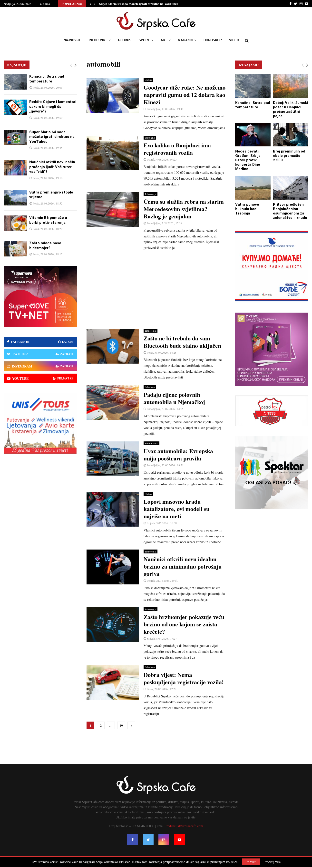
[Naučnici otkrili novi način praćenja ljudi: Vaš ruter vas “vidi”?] (15, 167)
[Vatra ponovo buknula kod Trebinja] (253, 188)
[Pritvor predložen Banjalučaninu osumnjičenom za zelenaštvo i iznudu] (290, 188)
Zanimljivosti (151, 443)
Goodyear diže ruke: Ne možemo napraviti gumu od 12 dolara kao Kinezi (184, 94)
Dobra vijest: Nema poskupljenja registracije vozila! (184, 678)
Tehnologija (150, 194)
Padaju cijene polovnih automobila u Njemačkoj (174, 398)
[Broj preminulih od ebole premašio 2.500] (290, 135)
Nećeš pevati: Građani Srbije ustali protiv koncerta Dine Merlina (248, 160)
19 (121, 725)
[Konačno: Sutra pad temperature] (15, 82)
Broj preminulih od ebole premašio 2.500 (289, 155)
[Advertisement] (156, 289)
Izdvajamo (150, 137)
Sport (144, 40)
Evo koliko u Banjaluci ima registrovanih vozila (177, 149)
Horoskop (213, 40)
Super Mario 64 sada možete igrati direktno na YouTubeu (138, 3)
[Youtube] (179, 839)
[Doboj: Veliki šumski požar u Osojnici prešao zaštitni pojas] (290, 86)
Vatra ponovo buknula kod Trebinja (247, 208)
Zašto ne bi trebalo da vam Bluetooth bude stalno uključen (182, 342)
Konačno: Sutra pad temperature (46, 78)
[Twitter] (148, 839)
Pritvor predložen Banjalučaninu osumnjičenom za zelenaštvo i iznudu (290, 211)
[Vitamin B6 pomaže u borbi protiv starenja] (15, 223)
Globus (124, 40)
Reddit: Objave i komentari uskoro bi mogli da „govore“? (52, 106)
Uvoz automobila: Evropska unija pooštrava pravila (178, 454)
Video (234, 40)
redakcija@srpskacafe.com (184, 826)
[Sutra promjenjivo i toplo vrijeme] (15, 197)
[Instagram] (163, 839)
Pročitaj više (272, 862)
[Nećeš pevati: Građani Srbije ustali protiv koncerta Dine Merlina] (253, 135)
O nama (45, 3)
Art (164, 40)
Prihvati (250, 861)
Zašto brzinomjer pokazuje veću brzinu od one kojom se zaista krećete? (184, 624)
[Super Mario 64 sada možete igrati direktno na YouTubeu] (15, 137)
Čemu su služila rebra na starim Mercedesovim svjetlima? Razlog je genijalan (184, 208)
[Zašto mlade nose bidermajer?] (15, 248)
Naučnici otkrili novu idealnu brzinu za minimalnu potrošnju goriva (183, 566)
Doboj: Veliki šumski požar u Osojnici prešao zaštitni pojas (290, 109)
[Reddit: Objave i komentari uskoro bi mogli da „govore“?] (15, 107)
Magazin (185, 40)
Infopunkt (98, 40)
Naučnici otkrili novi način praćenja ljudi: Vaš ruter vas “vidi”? (52, 167)
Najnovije (72, 40)
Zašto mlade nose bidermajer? (45, 245)
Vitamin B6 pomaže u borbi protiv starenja (48, 220)
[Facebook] (132, 839)
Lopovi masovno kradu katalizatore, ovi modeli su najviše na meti (176, 508)
